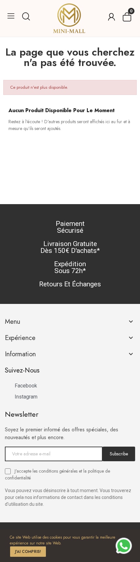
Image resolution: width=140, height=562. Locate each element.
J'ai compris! (28, 552)
